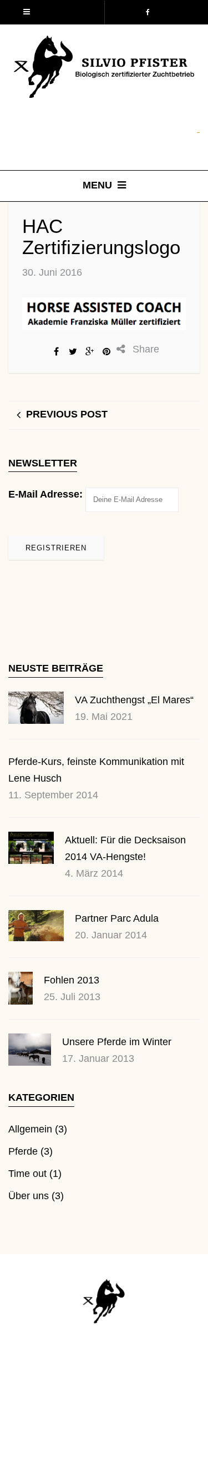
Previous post (67, 414)
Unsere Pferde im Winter (116, 1041)
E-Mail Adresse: (45, 494)
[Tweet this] (73, 351)
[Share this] (56, 351)
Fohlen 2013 (71, 980)
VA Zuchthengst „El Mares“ (134, 699)
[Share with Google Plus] (89, 351)
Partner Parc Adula (117, 918)
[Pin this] (106, 351)
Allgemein (30, 1129)
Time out (27, 1173)
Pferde (23, 1151)
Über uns (28, 1195)
